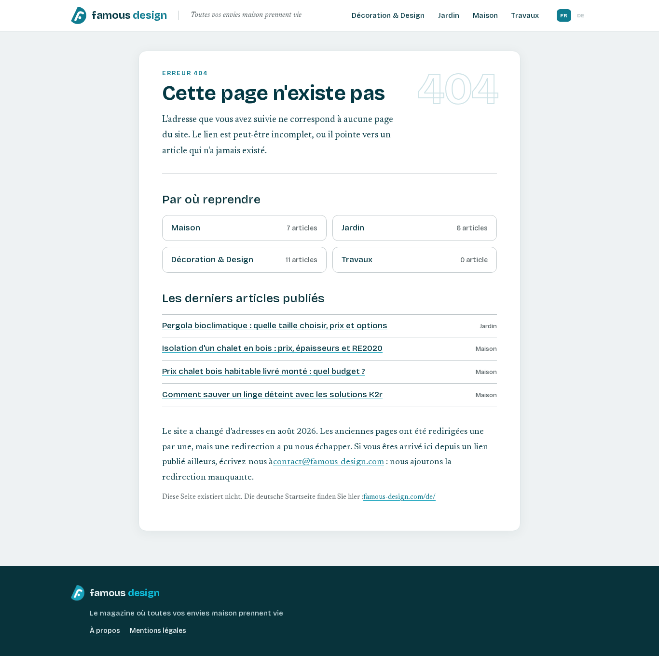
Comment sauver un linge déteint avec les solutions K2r (272, 394)
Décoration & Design (388, 15)
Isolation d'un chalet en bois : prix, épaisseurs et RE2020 (272, 348)
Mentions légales (158, 631)
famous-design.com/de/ (399, 497)
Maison (485, 15)
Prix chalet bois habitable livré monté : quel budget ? (263, 371)
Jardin (448, 15)
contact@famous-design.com (328, 462)
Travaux (525, 15)
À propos (105, 631)
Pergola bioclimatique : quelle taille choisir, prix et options (274, 326)
